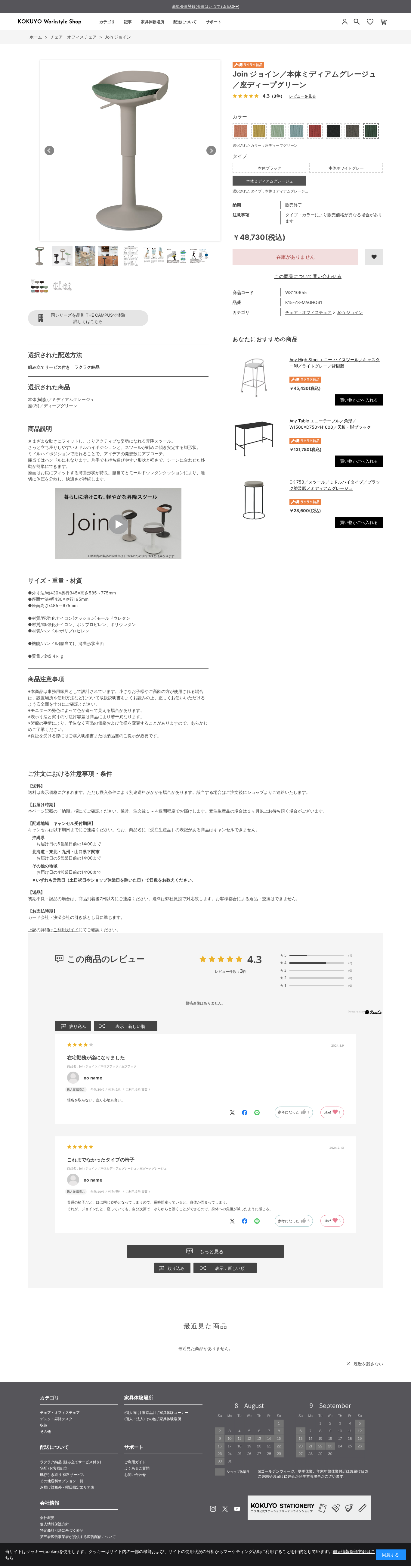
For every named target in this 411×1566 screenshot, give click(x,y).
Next (211, 150)
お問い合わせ (135, 1474)
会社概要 (47, 1517)
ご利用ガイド (66, 929)
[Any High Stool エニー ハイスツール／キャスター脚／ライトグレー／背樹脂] (258, 377)
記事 (128, 21)
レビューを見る (302, 96)
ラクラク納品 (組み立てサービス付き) (70, 1462)
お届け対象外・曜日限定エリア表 (67, 1487)
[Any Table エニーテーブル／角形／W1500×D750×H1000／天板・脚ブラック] (258, 439)
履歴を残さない (368, 1363)
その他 (45, 1431)
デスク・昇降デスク (56, 1419)
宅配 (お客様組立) (54, 1468)
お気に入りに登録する (374, 257)
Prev (49, 150)
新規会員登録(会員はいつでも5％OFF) (205, 6)
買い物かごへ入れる (359, 399)
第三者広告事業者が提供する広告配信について (78, 1536)
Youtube (237, 1508)
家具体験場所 (152, 21)
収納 (43, 1425)
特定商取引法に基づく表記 (61, 1530)
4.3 (254, 959)
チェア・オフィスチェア (308, 312)
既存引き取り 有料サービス (62, 1474)
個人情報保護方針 (54, 1524)
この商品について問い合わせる (307, 276)
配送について (185, 21)
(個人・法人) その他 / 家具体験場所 (152, 1419)
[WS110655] (39, 256)
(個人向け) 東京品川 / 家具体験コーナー (156, 1412)
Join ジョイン (350, 312)
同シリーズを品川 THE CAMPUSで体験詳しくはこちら (88, 318)
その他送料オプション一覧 (61, 1481)
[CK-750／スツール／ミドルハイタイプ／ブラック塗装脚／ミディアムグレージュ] (258, 500)
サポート (213, 21)
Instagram (213, 1508)
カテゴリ (107, 21)
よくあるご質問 (137, 1468)
